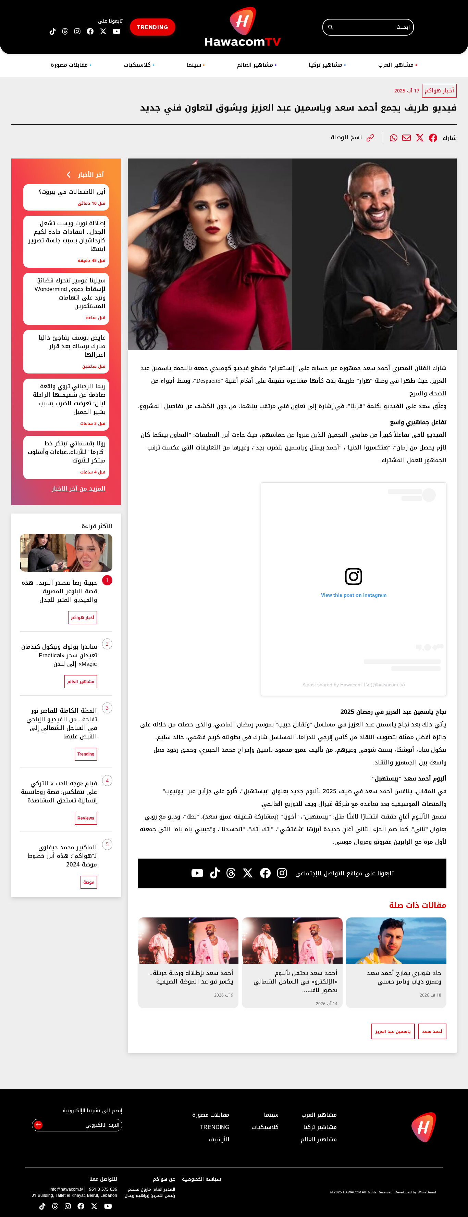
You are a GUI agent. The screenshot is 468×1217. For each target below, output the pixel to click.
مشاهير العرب (397, 65)
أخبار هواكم (439, 90)
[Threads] (65, 32)
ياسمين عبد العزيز (393, 1031)
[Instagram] (282, 873)
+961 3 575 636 (102, 1189)
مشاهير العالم (257, 65)
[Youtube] (197, 873)
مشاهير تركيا (327, 65)
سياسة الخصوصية (201, 1179)
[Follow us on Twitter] (94, 1207)
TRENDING (153, 27)
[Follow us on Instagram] (77, 32)
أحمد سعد (432, 1031)
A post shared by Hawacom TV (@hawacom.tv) (354, 684)
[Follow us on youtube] (116, 32)
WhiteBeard (427, 1192)
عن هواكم (164, 1179)
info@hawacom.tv (66, 1189)
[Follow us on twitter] (103, 32)
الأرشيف (219, 1139)
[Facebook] (433, 138)
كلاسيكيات (139, 65)
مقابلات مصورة (71, 65)
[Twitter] (420, 138)
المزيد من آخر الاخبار (79, 488)
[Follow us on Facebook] (90, 32)
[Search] (330, 27)
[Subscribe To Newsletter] (38, 1125)
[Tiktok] (215, 873)
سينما (195, 65)
